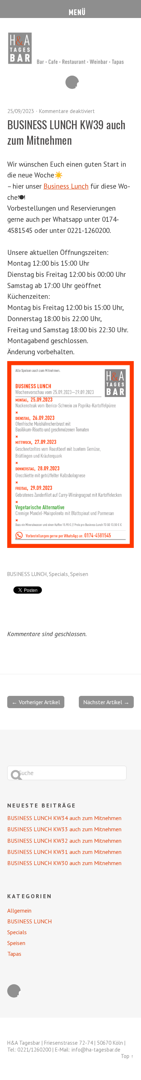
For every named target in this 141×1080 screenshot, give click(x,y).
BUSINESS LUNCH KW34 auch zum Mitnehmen (64, 818)
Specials (58, 574)
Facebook (72, 82)
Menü (70, 9)
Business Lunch (66, 185)
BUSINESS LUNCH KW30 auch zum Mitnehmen (64, 863)
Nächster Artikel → (106, 702)
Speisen (79, 574)
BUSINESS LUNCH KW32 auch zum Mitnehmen (64, 840)
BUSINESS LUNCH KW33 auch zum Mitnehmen (64, 829)
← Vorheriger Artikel (36, 702)
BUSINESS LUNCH (27, 574)
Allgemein (19, 910)
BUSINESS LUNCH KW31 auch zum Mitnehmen (64, 851)
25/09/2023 (20, 111)
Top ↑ (127, 1056)
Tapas (14, 953)
